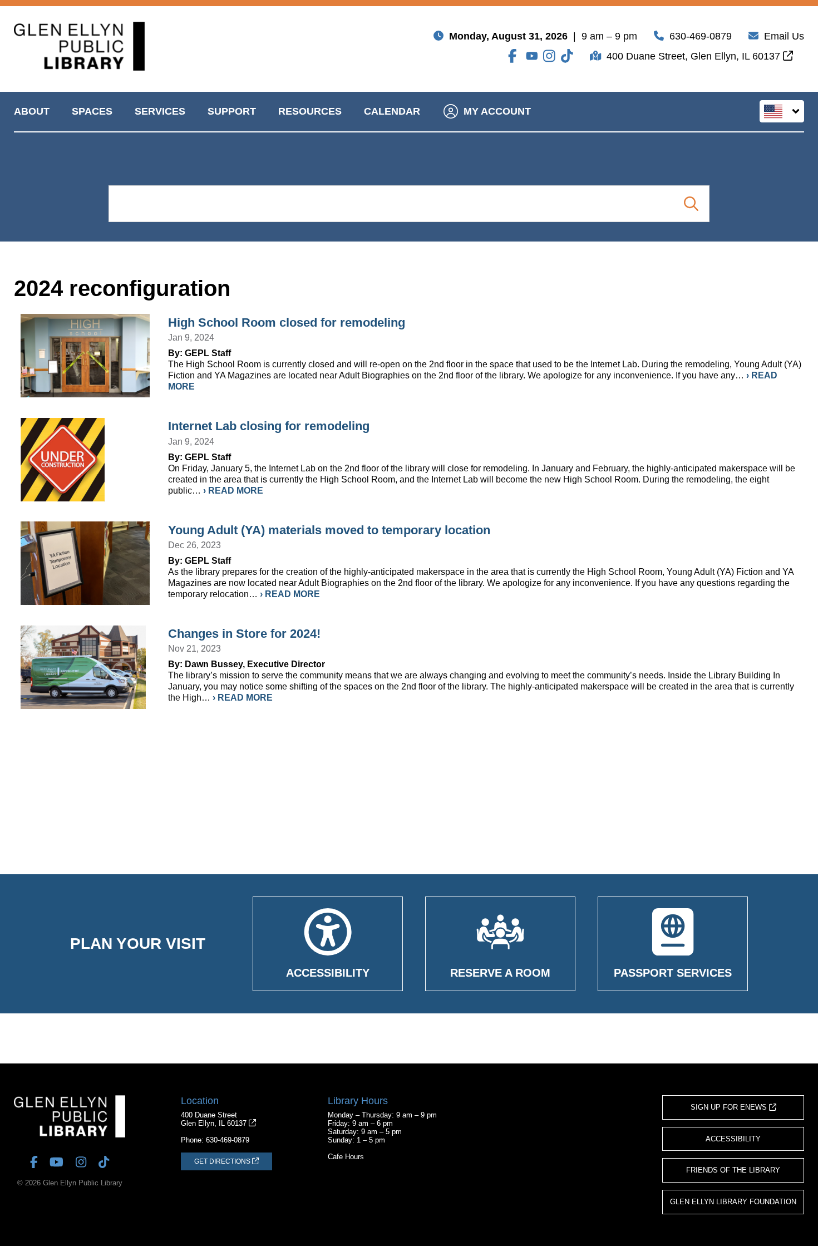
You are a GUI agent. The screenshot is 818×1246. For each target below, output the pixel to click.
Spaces (92, 111)
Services (160, 111)
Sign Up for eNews (730, 1107)
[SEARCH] (691, 203)
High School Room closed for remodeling (286, 322)
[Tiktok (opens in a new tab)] (567, 56)
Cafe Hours (346, 1157)
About (32, 111)
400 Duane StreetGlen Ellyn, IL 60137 (215, 1119)
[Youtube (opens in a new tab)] (532, 56)
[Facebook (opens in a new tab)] (514, 56)
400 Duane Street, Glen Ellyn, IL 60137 (695, 56)
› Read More (233, 490)
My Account (497, 111)
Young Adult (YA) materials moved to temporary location (329, 530)
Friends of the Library (733, 1170)
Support (232, 111)
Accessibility (733, 1139)
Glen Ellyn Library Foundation (733, 1202)
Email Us (784, 36)
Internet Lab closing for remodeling (268, 426)
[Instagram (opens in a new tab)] (549, 56)
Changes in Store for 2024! (244, 634)
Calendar (392, 111)
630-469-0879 (700, 36)
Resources (310, 111)
